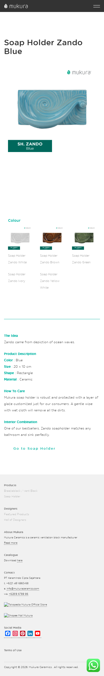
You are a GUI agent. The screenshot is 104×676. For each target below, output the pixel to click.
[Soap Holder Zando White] (20, 238)
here (19, 560)
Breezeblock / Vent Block (21, 491)
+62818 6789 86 (18, 594)
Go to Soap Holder (34, 448)
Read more (10, 543)
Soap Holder (12, 496)
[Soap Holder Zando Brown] (52, 238)
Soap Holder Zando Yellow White (49, 281)
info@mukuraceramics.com (23, 589)
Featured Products (16, 514)
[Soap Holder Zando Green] (84, 238)
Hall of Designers (15, 520)
